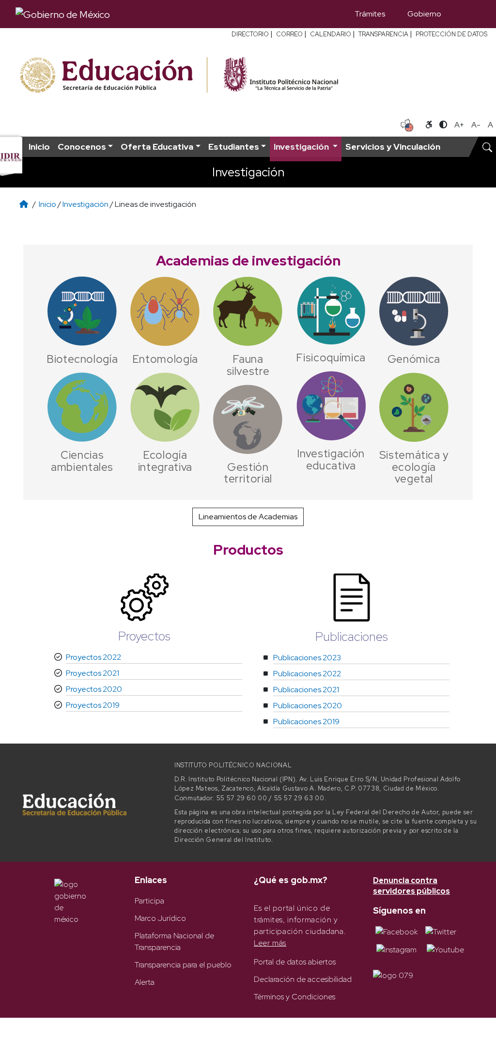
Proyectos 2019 (93, 705)
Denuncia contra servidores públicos (411, 885)
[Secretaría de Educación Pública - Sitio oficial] (113, 75)
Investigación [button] (302, 146)
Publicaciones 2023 (307, 658)
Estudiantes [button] (233, 146)
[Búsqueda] (466, 14)
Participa (149, 901)
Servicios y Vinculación (392, 146)
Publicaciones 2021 (306, 689)
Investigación (86, 204)
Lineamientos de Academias (248, 517)
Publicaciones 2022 (307, 673)
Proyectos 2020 (94, 689)
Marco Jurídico (160, 918)
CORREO (289, 34)
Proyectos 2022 (93, 657)
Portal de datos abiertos (295, 962)
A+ (459, 125)
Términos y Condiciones (294, 997)
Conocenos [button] (82, 146)
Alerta (145, 982)
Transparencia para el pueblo (183, 965)
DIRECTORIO (250, 34)
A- (475, 125)
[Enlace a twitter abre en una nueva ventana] (440, 931)
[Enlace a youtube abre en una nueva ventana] (445, 949)
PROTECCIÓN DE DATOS (451, 34)
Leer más (270, 943)
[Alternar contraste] (443, 125)
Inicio (39, 146)
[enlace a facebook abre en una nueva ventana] (396, 931)
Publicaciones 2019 (306, 721)
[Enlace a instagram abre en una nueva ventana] (396, 949)
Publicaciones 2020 (307, 705)
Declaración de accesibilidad (303, 979)
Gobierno (424, 14)
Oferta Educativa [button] (157, 146)
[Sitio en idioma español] (407, 124)
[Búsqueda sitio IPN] (487, 147)
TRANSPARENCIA (383, 34)
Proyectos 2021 (92, 673)
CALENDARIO (330, 34)
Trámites (370, 14)
